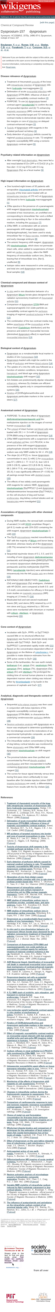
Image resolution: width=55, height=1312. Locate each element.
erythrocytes (13, 498)
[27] (39, 685)
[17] (15, 400)
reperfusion (18, 324)
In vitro (10, 291)
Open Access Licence (30, 1224)
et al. (17, 45)
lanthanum (12, 665)
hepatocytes (13, 501)
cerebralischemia (34, 314)
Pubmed (24, 817)
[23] (9, 577)
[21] (38, 501)
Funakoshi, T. (19, 47)
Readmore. (11, 67)
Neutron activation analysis (20, 724)
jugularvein (37, 573)
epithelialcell (18, 442)
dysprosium (29, 76)
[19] (50, 452)
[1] (41, 88)
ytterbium (23, 613)
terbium (26, 668)
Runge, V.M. (27, 44)
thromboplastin (23, 682)
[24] (32, 596)
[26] (35, 659)
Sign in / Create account (46, 1)
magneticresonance (17, 111)
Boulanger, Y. (8, 44)
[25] (21, 616)
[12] (9, 317)
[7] (40, 222)
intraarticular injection (17, 196)
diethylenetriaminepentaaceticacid (23, 419)
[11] (16, 301)
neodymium (41, 665)
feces (51, 265)
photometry (18, 747)
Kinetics (10, 393)
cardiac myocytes (23, 252)
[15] (38, 376)
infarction (33, 121)
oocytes (35, 235)
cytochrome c (41, 652)
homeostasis (27, 357)
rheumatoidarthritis (28, 189)
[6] (42, 170)
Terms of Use (11, 1226)
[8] (36, 239)
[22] (14, 534)
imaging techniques (16, 783)
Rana (28, 235)
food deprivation (29, 160)
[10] (22, 272)
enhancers (12, 383)
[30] (9, 754)
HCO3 (28, 524)
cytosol (14, 429)
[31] (17, 770)
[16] (17, 390)
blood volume (41, 363)
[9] (19, 262)
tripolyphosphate (40, 209)
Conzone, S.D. (40, 47)
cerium (26, 665)
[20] (9, 478)
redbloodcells (41, 429)
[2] (47, 98)
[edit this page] (47, 22)
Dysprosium (12, 170)
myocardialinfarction (37, 91)
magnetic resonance (33, 593)
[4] (35, 131)
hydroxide (17, 88)
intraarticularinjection (21, 85)
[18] (28, 425)
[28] (9, 721)
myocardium (37, 324)
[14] (51, 363)
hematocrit (12, 373)
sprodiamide (28, 105)
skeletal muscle (35, 468)
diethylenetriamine (44, 557)
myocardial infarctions (17, 337)
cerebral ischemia (23, 137)
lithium (22, 294)
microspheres (23, 537)
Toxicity (10, 128)
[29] (33, 737)
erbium (14, 613)
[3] (34, 124)
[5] (34, 144)
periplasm (33, 222)
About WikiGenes (15, 1224)
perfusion (28, 134)
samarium (11, 668)
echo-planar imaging (28, 704)
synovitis (35, 81)
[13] (30, 337)
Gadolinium (24, 327)
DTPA (36, 304)
